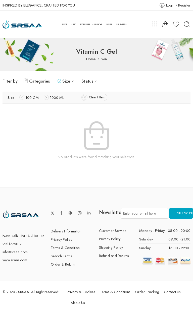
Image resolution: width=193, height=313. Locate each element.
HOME (64, 24)
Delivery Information (66, 231)
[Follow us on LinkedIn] (89, 213)
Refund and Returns (114, 255)
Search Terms (61, 256)
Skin (104, 58)
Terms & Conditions (115, 291)
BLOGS (109, 24)
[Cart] (165, 24)
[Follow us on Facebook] (61, 213)
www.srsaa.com (15, 260)
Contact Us (172, 291)
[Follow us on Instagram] (79, 213)
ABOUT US (98, 24)
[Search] (186, 24)
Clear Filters (97, 97)
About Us (78, 302)
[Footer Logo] (21, 214)
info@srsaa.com (15, 252)
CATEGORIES (85, 24)
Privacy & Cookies (81, 291)
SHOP (73, 24)
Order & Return (63, 264)
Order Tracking (147, 291)
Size (66, 81)
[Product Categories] (154, 24)
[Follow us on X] (52, 213)
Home (91, 58)
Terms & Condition (65, 247)
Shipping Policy (111, 247)
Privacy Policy (61, 239)
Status (87, 81)
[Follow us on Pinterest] (70, 213)
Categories (39, 81)
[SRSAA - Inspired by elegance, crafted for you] (22, 24)
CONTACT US (121, 24)
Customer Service (112, 230)
